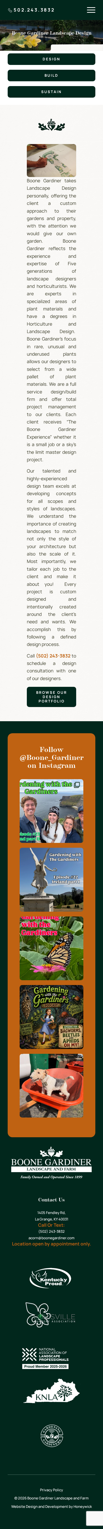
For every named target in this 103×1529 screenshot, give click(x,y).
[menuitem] (88, 9)
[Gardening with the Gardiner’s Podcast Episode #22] (51, 880)
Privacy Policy (51, 1489)
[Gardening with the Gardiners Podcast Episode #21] (51, 948)
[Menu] (88, 9)
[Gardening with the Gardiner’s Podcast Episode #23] (51, 811)
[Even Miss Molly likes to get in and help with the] (51, 1086)
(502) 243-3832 (53, 656)
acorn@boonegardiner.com (51, 1237)
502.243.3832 (34, 10)
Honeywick (83, 1506)
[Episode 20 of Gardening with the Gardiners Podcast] (51, 1017)
